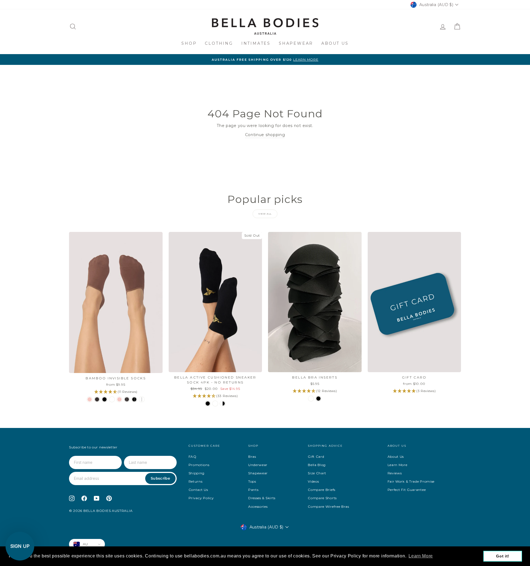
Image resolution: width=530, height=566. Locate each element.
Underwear (257, 465)
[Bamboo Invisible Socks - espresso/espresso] (126, 399)
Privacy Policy (201, 498)
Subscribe (160, 478)
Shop (189, 43)
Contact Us (198, 490)
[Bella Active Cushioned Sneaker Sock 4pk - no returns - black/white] (222, 403)
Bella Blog (317, 465)
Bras (252, 456)
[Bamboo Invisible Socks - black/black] (134, 399)
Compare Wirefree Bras (328, 506)
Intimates (256, 43)
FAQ (193, 456)
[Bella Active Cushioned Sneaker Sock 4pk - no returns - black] (207, 403)
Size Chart (317, 473)
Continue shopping (265, 134)
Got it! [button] (502, 556)
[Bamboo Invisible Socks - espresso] (97, 399)
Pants (253, 490)
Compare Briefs (321, 490)
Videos (313, 481)
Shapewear (296, 43)
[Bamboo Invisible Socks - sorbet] (89, 399)
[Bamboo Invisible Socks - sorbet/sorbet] (119, 399)
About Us (334, 43)
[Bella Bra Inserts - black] (318, 398)
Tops (252, 481)
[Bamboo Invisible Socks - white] (112, 399)
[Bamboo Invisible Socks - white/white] (141, 399)
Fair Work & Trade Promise (411, 481)
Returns (196, 481)
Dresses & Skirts (261, 498)
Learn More (397, 465)
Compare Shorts (322, 498)
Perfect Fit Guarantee (407, 490)
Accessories (258, 506)
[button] (20, 546)
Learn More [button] (421, 556)
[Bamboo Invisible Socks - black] (104, 399)
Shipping (197, 473)
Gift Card (316, 456)
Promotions (199, 465)
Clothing (219, 43)
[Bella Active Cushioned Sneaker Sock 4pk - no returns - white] (215, 403)
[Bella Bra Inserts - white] (311, 398)
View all (265, 213)
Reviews (395, 473)
